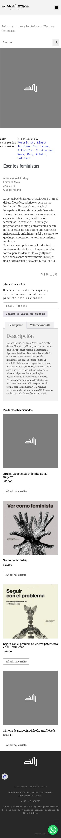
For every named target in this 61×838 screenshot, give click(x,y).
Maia (21, 154)
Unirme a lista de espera (25, 313)
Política (24, 158)
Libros (18, 26)
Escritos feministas (33, 146)
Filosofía (25, 150)
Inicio (6, 26)
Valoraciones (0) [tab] (40, 325)
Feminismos (34, 26)
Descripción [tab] (15, 325)
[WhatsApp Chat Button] (53, 830)
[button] (56, 7)
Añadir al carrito (16, 491)
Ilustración (44, 150)
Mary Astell (36, 154)
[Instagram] (5, 776)
